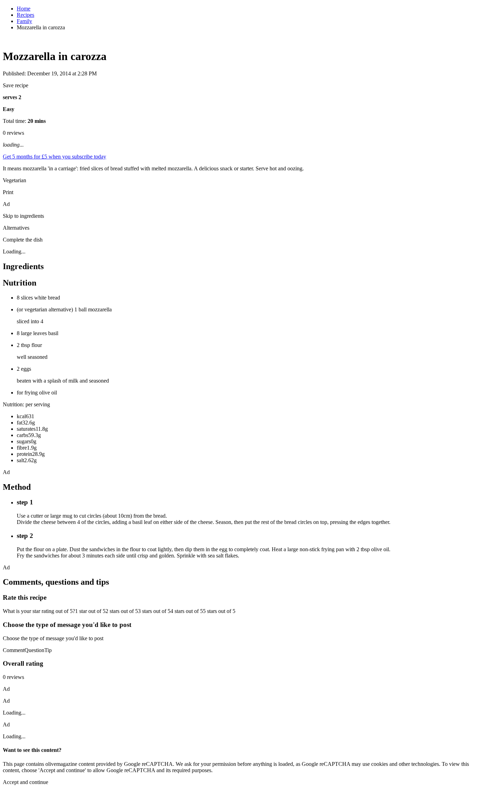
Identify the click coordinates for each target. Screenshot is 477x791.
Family (24, 21)
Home (23, 9)
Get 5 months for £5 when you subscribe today (54, 157)
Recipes (25, 15)
